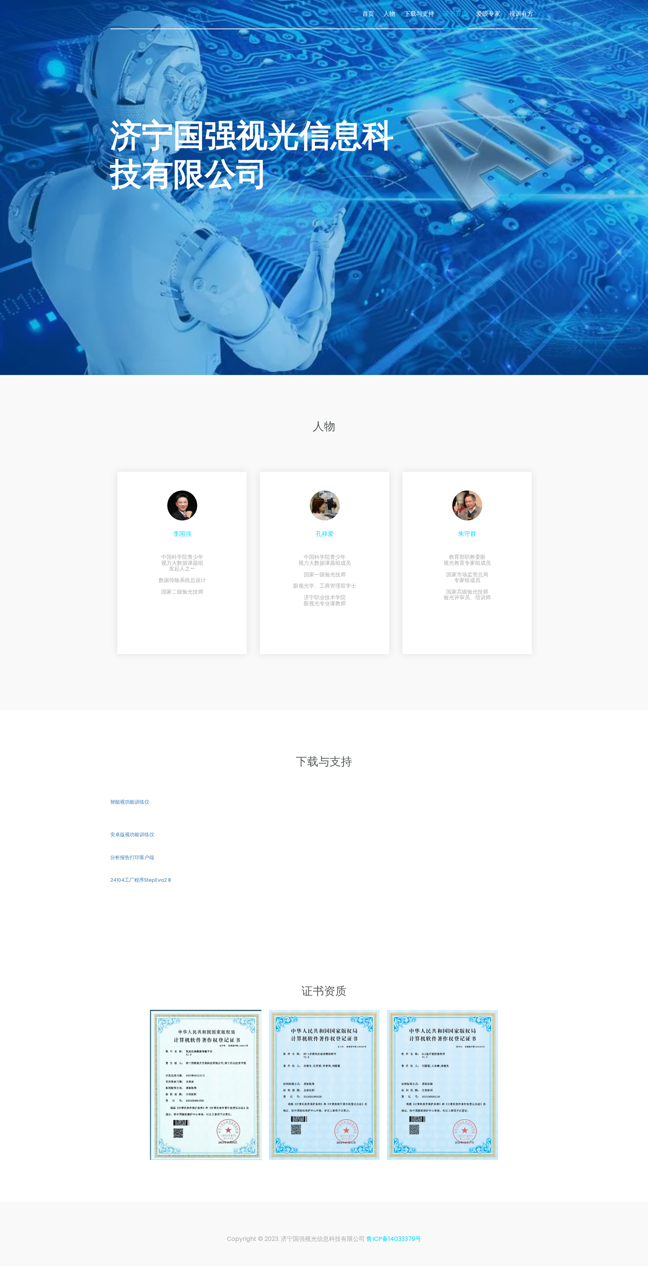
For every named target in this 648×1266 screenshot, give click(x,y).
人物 (389, 13)
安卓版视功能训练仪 (132, 834)
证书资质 (455, 13)
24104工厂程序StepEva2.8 (140, 880)
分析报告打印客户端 (132, 857)
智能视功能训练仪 (129, 802)
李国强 (516, 534)
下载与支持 (419, 13)
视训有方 (521, 13)
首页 (368, 13)
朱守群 (373, 534)
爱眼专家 (488, 13)
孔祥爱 (231, 534)
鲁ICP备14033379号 (393, 1239)
